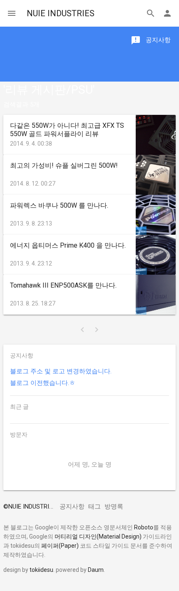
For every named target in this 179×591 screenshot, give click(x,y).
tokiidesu (41, 569)
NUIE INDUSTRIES (60, 13)
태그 (94, 506)
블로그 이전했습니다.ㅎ (42, 383)
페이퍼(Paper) (60, 545)
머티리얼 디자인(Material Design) (98, 536)
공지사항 (72, 506)
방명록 (113, 506)
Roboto (143, 527)
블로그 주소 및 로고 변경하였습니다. (61, 371)
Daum (96, 569)
